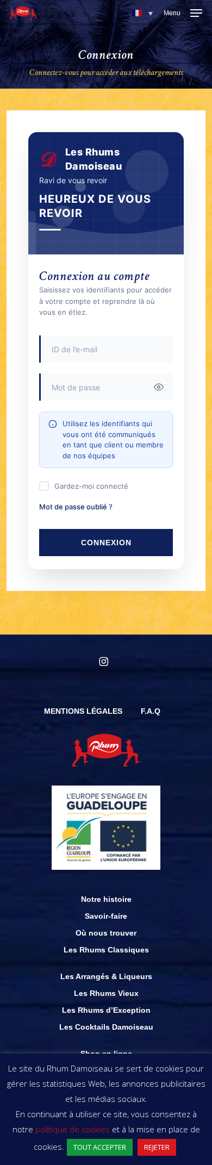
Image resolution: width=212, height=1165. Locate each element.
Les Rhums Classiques (106, 949)
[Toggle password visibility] (159, 387)
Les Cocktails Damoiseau (106, 1027)
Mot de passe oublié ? (76, 506)
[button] (142, 13)
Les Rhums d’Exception (106, 1010)
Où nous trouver (106, 933)
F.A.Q (150, 711)
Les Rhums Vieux (106, 993)
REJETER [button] (157, 1147)
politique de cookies (72, 1129)
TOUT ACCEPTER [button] (99, 1147)
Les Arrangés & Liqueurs (106, 976)
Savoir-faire (106, 916)
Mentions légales (83, 711)
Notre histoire (106, 899)
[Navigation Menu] (183, 13)
